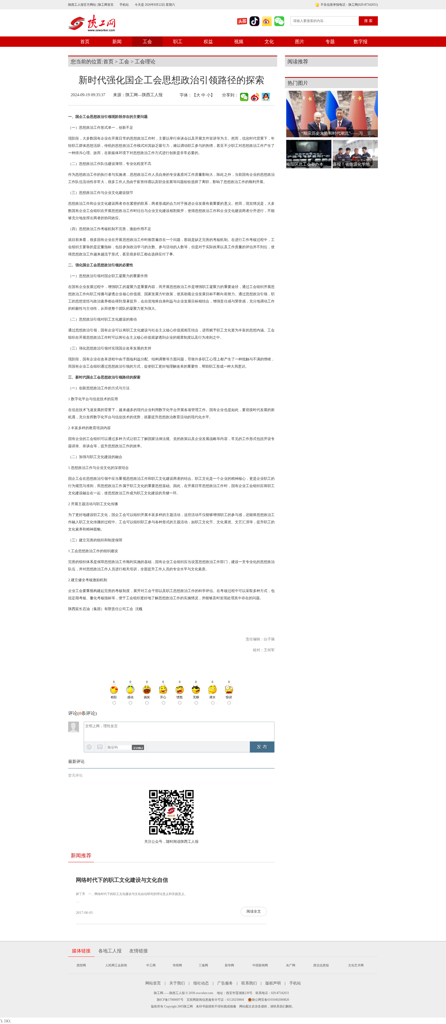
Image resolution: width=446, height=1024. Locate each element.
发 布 (262, 746)
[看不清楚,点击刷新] (138, 747)
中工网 (151, 965)
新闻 (117, 41)
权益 (208, 41)
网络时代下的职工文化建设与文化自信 (122, 880)
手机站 (124, 4)
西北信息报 (321, 965)
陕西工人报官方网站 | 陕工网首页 (91, 4)
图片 (299, 41)
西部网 (81, 965)
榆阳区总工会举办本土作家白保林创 (308, 164)
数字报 (361, 41)
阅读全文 (253, 911)
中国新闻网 (260, 965)
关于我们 (177, 983)
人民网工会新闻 (116, 965)
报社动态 (201, 983)
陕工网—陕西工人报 (144, 95)
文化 (269, 41)
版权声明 (273, 983)
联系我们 (249, 983)
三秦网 (203, 965)
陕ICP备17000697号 (170, 1000)
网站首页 (153, 983)
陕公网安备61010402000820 (270, 1000)
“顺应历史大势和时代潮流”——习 (332, 133)
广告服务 (225, 983)
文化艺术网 (356, 965)
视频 (238, 41)
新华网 (229, 965)
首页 (85, 41)
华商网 (177, 965)
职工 (177, 41)
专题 (330, 41)
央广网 (290, 965)
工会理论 (145, 61)
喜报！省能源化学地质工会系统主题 (355, 164)
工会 (147, 41)
